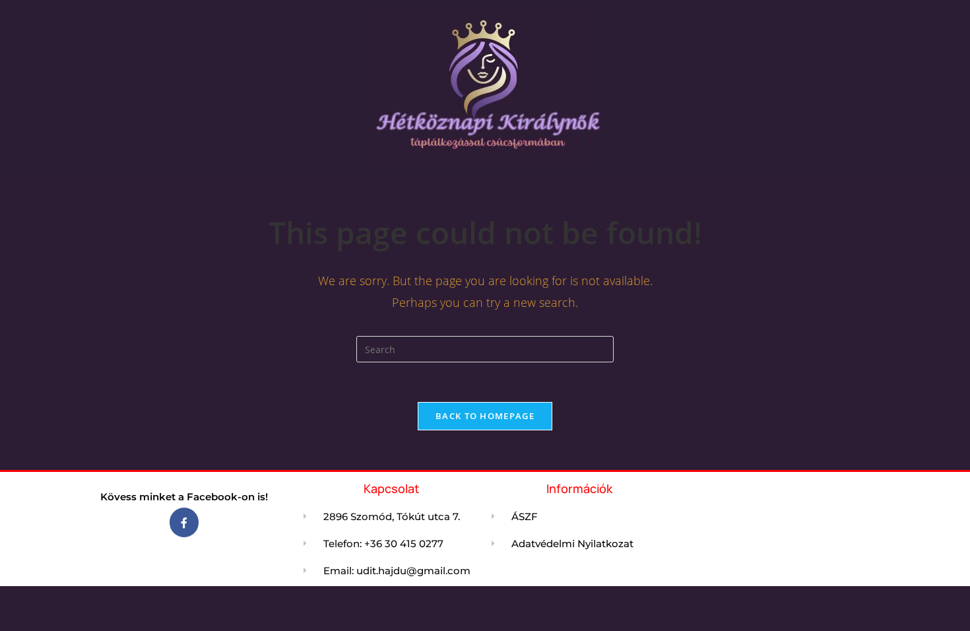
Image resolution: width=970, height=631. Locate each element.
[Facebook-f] (184, 522)
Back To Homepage (485, 416)
